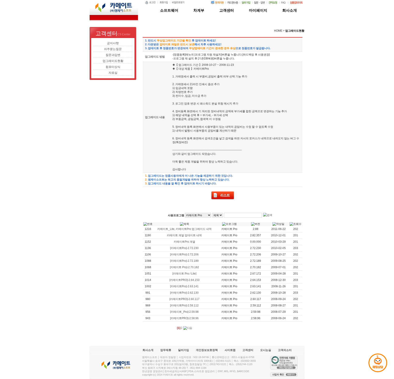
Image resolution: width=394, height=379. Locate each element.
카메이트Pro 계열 (184, 241)
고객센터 (247, 350)
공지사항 (113, 43)
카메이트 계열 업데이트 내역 (184, 235)
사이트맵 (230, 350)
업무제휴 (165, 350)
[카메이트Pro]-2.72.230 (184, 248)
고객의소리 (285, 350)
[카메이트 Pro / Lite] (184, 273)
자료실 (113, 72)
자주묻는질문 (113, 49)
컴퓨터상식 (113, 67)
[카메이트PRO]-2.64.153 (184, 280)
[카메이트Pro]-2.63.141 (184, 286)
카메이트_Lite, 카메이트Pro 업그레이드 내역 (184, 229)
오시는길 (265, 350)
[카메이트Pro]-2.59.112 (184, 305)
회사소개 (148, 350)
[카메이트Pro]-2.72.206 (184, 254)
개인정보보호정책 (207, 350)
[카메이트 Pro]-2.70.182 (184, 267)
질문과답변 (113, 55)
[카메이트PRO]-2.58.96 (184, 318)
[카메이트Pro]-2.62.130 (184, 292)
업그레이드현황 (113, 61)
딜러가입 (183, 350)
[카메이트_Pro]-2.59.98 (184, 311)
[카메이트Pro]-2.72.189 (184, 260)
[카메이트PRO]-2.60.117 (184, 299)
